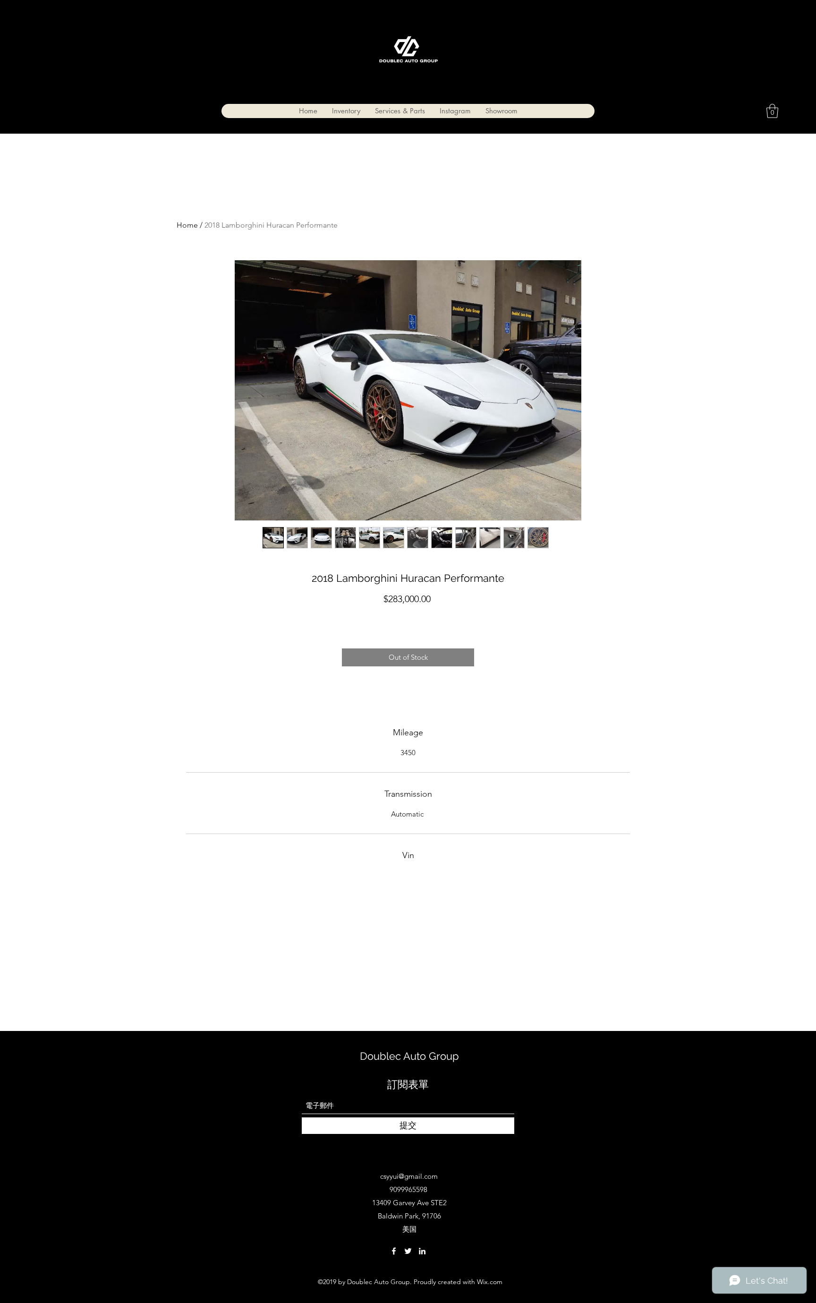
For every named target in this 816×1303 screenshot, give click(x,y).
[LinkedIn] (422, 1251)
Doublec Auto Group (409, 1056)
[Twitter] (408, 1251)
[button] (772, 111)
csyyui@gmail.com (409, 1176)
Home (187, 225)
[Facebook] (394, 1251)
